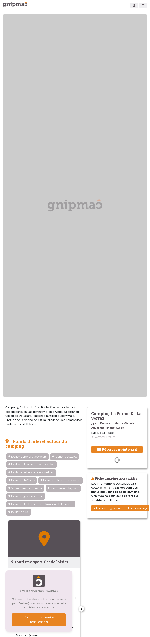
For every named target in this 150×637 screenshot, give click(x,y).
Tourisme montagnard (64, 488)
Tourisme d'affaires (22, 480)
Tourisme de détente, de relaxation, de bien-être (41, 504)
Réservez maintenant (119, 449)
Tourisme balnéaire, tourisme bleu (32, 472)
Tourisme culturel (65, 456)
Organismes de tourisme (26, 488)
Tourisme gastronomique (26, 496)
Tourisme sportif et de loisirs (28, 456)
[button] (81, 609)
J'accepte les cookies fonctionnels (39, 620)
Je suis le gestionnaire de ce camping (122, 508)
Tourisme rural (19, 512)
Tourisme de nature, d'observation (32, 464)
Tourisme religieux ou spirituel (61, 480)
